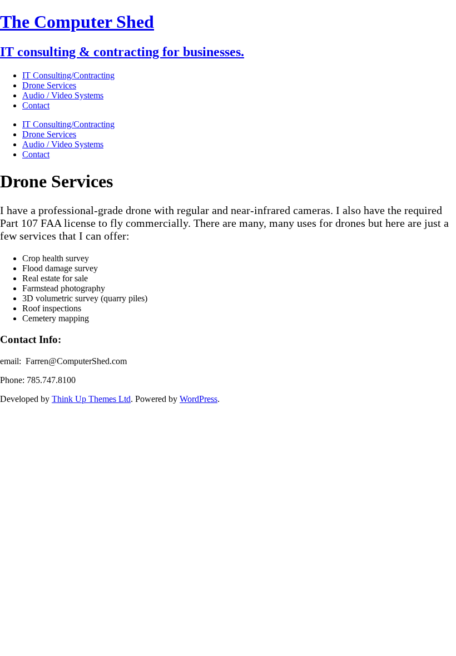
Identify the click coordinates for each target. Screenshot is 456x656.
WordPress (198, 399)
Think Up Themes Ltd (91, 399)
